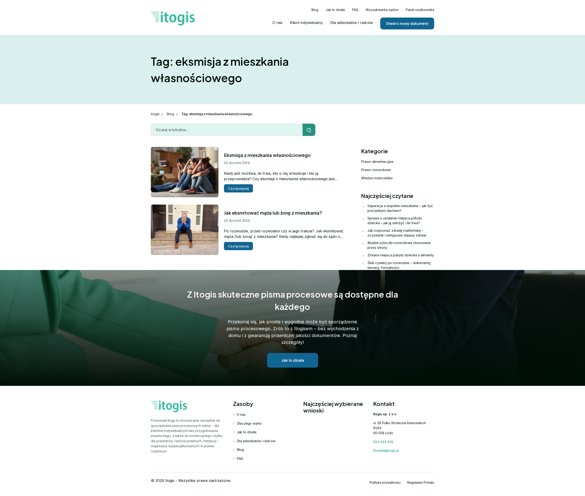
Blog (314, 10)
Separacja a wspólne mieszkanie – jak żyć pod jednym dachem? (400, 208)
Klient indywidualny (306, 22)
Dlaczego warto (249, 423)
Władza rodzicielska (377, 178)
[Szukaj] (309, 130)
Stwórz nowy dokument (407, 23)
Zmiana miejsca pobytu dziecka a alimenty (400, 255)
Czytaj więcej (238, 188)
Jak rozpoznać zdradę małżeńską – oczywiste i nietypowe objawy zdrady (396, 232)
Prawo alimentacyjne (377, 161)
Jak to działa (335, 10)
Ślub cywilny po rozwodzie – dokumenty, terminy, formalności (399, 265)
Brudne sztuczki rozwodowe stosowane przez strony (399, 245)
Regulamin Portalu (420, 482)
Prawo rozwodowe (376, 170)
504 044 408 (383, 442)
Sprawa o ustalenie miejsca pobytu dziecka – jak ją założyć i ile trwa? (394, 220)
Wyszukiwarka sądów (382, 10)
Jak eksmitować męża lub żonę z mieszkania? (273, 213)
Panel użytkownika (420, 10)
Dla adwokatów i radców (351, 22)
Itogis (155, 114)
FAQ (355, 10)
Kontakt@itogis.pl (386, 450)
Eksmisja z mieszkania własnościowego (267, 155)
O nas (277, 22)
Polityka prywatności (385, 482)
